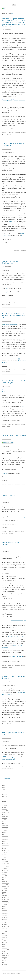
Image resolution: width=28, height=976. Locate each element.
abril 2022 (4, 848)
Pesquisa (4, 792)
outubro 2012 (5, 953)
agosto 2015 (4, 919)
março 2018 (4, 895)
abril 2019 (4, 879)
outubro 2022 (5, 843)
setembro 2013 (5, 937)
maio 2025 (4, 821)
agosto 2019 (4, 872)
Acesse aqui (5, 292)
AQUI (10, 221)
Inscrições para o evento (17, 620)
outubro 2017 (5, 901)
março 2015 (4, 924)
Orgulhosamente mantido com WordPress (11, 973)
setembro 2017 (5, 903)
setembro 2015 (5, 917)
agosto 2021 (4, 852)
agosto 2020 (4, 868)
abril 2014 (4, 933)
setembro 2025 (5, 816)
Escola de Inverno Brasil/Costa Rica (14, 435)
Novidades (4, 791)
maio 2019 (4, 877)
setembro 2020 (5, 866)
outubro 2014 (5, 928)
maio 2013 (4, 944)
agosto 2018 (4, 888)
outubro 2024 (5, 827)
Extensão (4, 789)
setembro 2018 (5, 886)
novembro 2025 (5, 812)
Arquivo (3, 785)
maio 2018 (4, 892)
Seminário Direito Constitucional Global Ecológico (13, 382)
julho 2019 (4, 874)
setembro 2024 (5, 829)
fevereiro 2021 (5, 861)
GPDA (12, 13)
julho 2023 (4, 841)
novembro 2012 (5, 951)
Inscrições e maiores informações (16, 636)
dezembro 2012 (5, 949)
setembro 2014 (5, 930)
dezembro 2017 (5, 897)
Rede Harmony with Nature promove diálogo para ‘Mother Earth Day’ (13, 315)
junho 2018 (4, 890)
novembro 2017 (5, 899)
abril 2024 (4, 834)
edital (4, 756)
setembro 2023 (5, 839)
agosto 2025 (4, 818)
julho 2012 (4, 958)
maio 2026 (4, 807)
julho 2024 (4, 832)
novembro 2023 (5, 838)
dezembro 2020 (5, 863)
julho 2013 (4, 940)
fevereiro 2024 (5, 836)
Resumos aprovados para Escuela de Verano (13, 677)
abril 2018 (4, 893)
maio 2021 (4, 857)
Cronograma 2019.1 (9, 495)
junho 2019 (4, 875)
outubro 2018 (5, 884)
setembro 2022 (5, 845)
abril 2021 (4, 859)
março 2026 (4, 809)
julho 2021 (4, 854)
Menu (14, 4)
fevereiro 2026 (5, 810)
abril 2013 (4, 946)
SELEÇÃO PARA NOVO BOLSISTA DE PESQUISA (13, 144)
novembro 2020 (5, 865)
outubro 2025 (5, 814)
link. (19, 359)
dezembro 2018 (5, 883)
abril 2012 (4, 962)
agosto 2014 (4, 931)
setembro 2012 (5, 955)
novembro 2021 (5, 850)
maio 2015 (4, 922)
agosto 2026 (4, 805)
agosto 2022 (4, 847)
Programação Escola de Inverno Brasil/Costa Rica (13, 262)
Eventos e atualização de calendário (10, 543)
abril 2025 (4, 823)
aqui (22, 235)
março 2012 (4, 964)
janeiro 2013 (4, 948)
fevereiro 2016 (5, 915)
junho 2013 (4, 942)
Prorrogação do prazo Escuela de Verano (13, 733)
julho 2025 (4, 819)
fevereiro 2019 (5, 881)
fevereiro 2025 (5, 825)
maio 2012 (4, 960)
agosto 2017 (4, 904)
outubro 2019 (5, 870)
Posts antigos (6, 778)
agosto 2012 (4, 957)
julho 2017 (4, 906)
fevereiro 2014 (5, 935)
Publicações (4, 796)
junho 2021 (4, 856)
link (23, 406)
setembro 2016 (5, 913)
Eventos (3, 787)
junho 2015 (4, 921)
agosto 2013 (4, 939)
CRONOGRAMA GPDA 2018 (16, 656)
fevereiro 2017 (5, 912)
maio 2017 (4, 908)
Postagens (16, 132)
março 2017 (4, 910)
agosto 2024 (4, 830)
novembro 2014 (5, 926)
